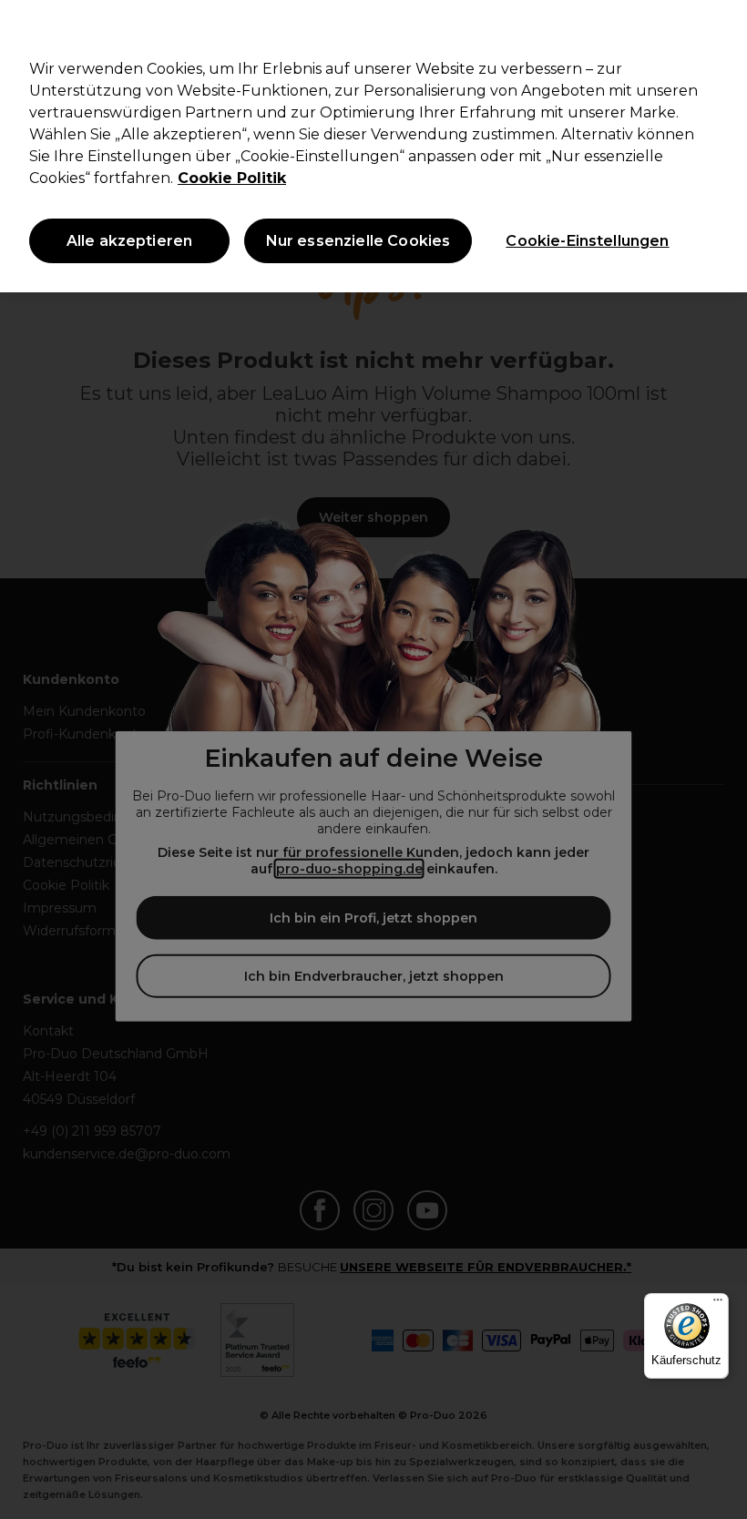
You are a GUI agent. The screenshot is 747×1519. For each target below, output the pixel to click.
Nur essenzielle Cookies (358, 241)
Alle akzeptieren (130, 241)
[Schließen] (718, 29)
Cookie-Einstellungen (587, 241)
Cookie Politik (232, 178)
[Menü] (718, 1304)
